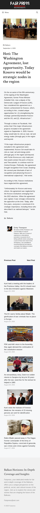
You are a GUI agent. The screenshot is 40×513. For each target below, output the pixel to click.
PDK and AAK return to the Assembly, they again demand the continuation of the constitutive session (18, 347)
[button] (37, 12)
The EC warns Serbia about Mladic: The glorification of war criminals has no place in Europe (20, 316)
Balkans (7, 45)
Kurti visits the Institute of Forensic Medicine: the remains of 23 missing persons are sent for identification (18, 410)
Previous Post (9, 260)
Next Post (31, 260)
